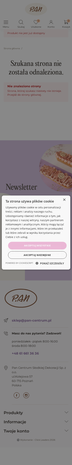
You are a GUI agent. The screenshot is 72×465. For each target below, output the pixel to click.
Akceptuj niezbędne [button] (37, 254)
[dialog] (36, 232)
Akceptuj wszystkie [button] (37, 245)
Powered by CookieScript (19, 262)
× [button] (64, 199)
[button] (50, 263)
